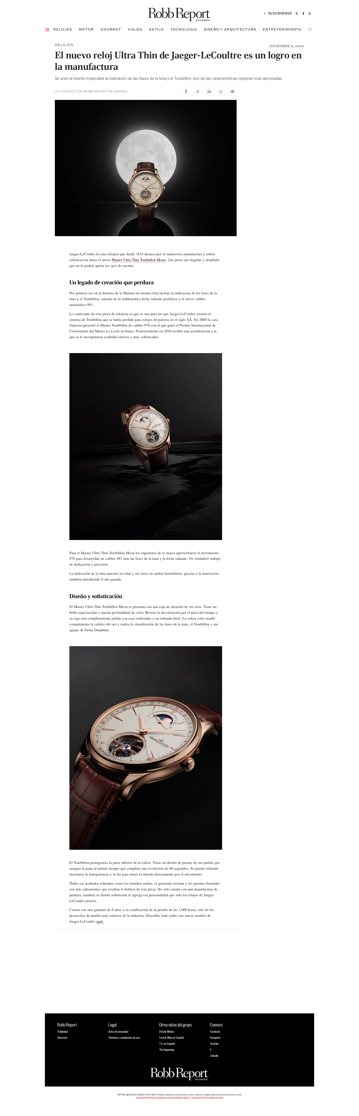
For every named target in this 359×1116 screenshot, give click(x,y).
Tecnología (184, 29)
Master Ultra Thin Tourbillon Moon (139, 259)
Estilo (156, 29)
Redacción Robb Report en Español (95, 91)
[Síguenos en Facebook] (303, 13)
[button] (47, 29)
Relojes (62, 29)
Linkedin (214, 1056)
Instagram (215, 1038)
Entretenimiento (282, 29)
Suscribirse (280, 13)
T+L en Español (167, 1044)
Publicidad (63, 1032)
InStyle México (166, 1032)
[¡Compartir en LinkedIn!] (209, 91)
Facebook (215, 1032)
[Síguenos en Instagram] (310, 13)
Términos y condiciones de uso (124, 1038)
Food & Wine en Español (171, 1038)
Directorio (62, 1038)
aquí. (100, 921)
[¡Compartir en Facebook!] (186, 91)
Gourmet (111, 29)
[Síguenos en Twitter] (296, 13)
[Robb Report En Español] (179, 13)
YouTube (214, 1044)
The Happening (166, 1050)
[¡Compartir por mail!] (232, 91)
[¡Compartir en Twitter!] (197, 91)
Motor (86, 29)
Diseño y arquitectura (230, 29)
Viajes (135, 29)
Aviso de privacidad (118, 1032)
